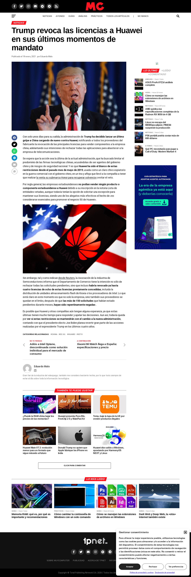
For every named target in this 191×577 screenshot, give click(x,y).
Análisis (82, 16)
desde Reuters (66, 278)
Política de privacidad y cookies (142, 572)
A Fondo (60, 16)
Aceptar (129, 567)
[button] (185, 532)
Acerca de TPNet (97, 560)
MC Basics (143, 16)
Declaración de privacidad (165, 572)
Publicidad (78, 560)
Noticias (47, 16)
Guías (72, 16)
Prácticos (96, 16)
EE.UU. (63, 334)
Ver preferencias (176, 567)
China (54, 334)
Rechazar (153, 567)
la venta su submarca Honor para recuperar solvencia (66, 177)
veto (80, 334)
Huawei (71, 334)
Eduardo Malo (46, 56)
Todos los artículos (117, 16)
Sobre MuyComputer (58, 560)
